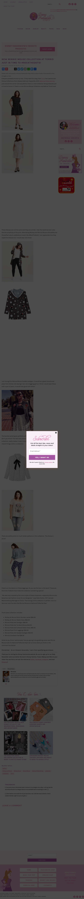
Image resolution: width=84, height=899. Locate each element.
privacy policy (48, 462)
